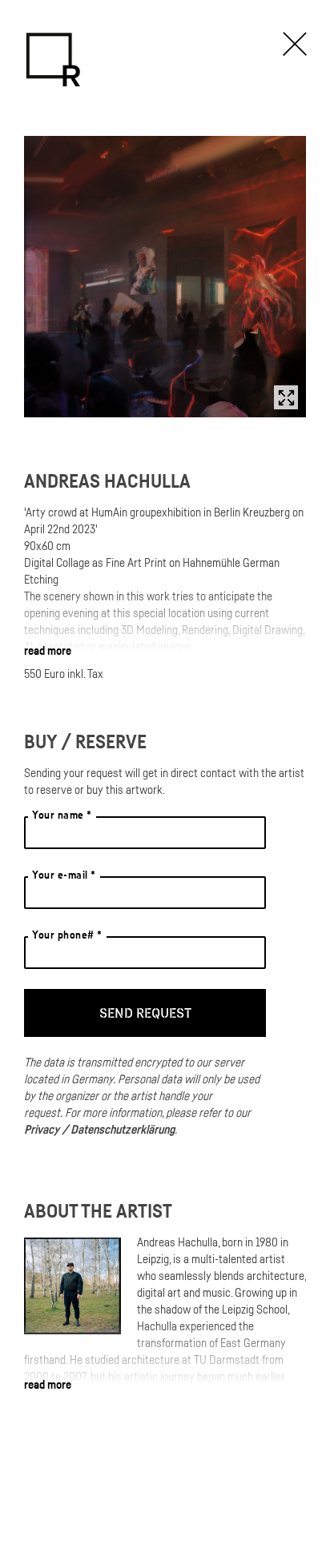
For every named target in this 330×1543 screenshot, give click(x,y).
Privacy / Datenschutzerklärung (99, 1129)
